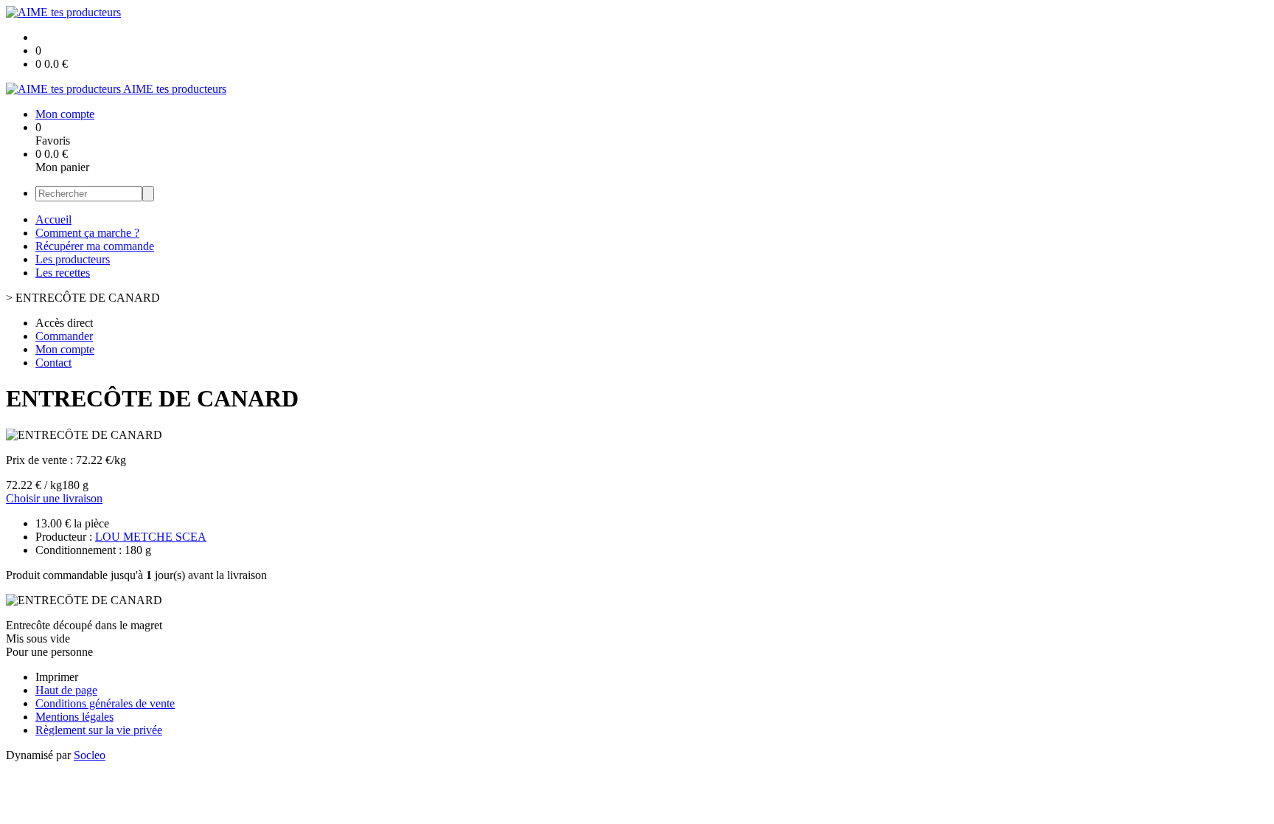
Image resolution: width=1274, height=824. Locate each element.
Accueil (53, 219)
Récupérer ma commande (94, 246)
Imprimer (56, 677)
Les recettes (62, 272)
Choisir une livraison (54, 498)
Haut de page (66, 690)
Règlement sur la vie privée (98, 730)
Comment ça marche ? (87, 232)
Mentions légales (74, 716)
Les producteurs (72, 259)
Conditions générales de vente (105, 703)
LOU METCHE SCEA (150, 536)
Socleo (89, 755)
